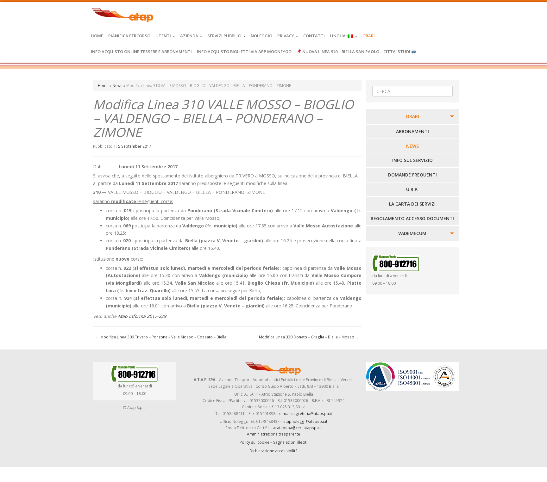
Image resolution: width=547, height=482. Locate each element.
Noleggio (261, 36)
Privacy (286, 36)
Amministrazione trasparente (273, 433)
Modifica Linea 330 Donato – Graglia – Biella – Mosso (309, 336)
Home (97, 36)
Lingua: (339, 36)
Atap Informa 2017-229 (142, 316)
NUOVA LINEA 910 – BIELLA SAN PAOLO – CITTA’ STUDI (356, 51)
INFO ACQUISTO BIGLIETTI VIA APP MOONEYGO (244, 51)
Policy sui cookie (254, 442)
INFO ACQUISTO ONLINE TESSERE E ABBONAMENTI (141, 51)
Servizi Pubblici (224, 36)
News (117, 85)
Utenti (163, 36)
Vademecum (412, 233)
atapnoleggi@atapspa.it (305, 421)
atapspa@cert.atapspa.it (299, 427)
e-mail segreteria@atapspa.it (305, 413)
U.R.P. (412, 189)
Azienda (189, 36)
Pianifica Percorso (129, 36)
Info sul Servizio (412, 160)
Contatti (314, 36)
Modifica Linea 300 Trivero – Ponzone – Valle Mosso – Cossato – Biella (161, 336)
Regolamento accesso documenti (412, 218)
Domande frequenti (412, 175)
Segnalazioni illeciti (290, 442)
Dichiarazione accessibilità (273, 450)
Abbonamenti (412, 131)
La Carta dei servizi (412, 204)
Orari (368, 36)
